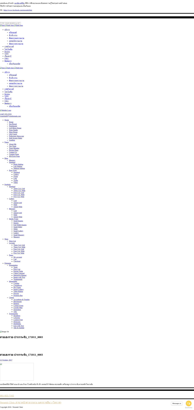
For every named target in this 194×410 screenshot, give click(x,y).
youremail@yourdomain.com (10, 116)
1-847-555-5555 (6, 114)
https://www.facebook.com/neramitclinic (18, 10)
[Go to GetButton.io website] (188, 407)
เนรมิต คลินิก (19, 3)
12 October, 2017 (6, 360)
